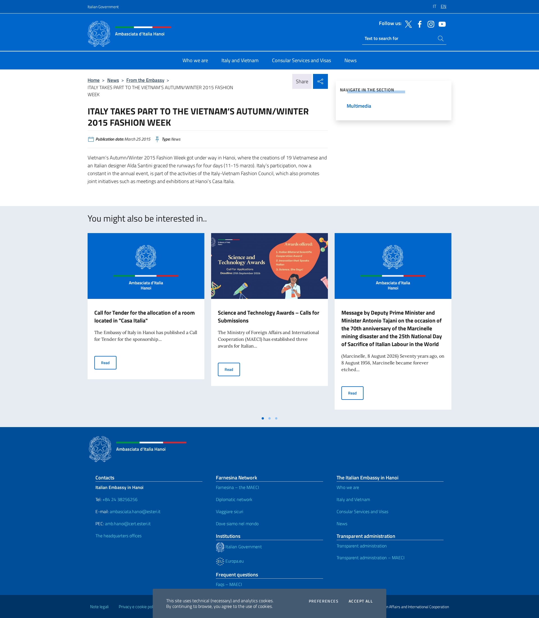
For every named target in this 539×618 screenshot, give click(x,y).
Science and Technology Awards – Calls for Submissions (268, 316)
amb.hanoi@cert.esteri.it (128, 523)
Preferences (324, 601)
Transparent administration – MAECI (371, 557)
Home (94, 80)
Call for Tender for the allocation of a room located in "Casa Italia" (144, 316)
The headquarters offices (118, 535)
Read (109, 362)
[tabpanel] (146, 323)
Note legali (99, 606)
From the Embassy (145, 80)
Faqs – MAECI (229, 584)
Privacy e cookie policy (138, 606)
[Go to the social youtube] (440, 23)
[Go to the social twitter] (407, 23)
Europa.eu (234, 561)
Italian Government (103, 7)
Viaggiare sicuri (229, 511)
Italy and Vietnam (353, 499)
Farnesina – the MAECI (237, 487)
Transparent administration (362, 545)
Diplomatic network (234, 499)
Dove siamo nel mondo (237, 523)
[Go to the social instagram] (429, 23)
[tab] (263, 418)
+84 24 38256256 (120, 499)
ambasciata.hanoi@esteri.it (135, 511)
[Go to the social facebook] (418, 23)
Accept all (361, 601)
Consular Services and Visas (362, 511)
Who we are (348, 487)
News (113, 80)
